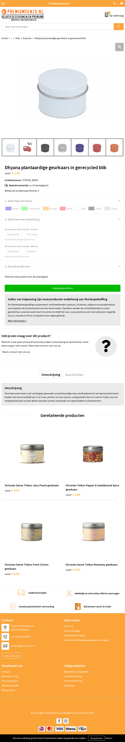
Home (5, 38)
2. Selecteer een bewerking (22, 219)
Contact (6, 671)
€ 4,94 (12, 490)
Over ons (68, 626)
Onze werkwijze (10, 680)
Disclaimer (69, 685)
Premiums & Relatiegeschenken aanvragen (86, 640)
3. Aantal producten (17, 266)
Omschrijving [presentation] (50, 374)
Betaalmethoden (11, 685)
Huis (17, 38)
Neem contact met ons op (16, 351)
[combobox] (58, 26)
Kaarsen (27, 38)
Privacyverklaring (73, 680)
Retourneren (8, 690)
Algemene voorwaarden (76, 671)
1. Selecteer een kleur (18, 201)
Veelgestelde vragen (74, 635)
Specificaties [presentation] (74, 374)
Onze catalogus (72, 630)
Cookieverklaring (73, 676)
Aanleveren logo (10, 676)
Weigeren (108, 738)
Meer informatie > (17, 320)
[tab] (51, 374)
